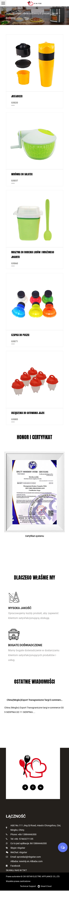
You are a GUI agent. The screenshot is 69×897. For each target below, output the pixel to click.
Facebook (15, 866)
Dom (8, 13)
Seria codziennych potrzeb (37, 13)
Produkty (17, 13)
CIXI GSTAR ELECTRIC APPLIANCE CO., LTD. (41, 876)
